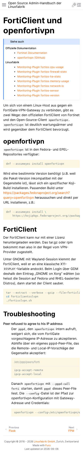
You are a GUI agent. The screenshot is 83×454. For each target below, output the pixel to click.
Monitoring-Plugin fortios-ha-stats (39, 76)
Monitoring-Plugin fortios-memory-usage (43, 81)
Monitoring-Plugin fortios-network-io (40, 85)
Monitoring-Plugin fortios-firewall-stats (42, 71)
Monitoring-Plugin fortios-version (38, 95)
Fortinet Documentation (32, 52)
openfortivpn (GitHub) (31, 57)
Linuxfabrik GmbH (44, 441)
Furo (48, 445)
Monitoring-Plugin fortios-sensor (38, 90)
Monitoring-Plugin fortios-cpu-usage (40, 67)
